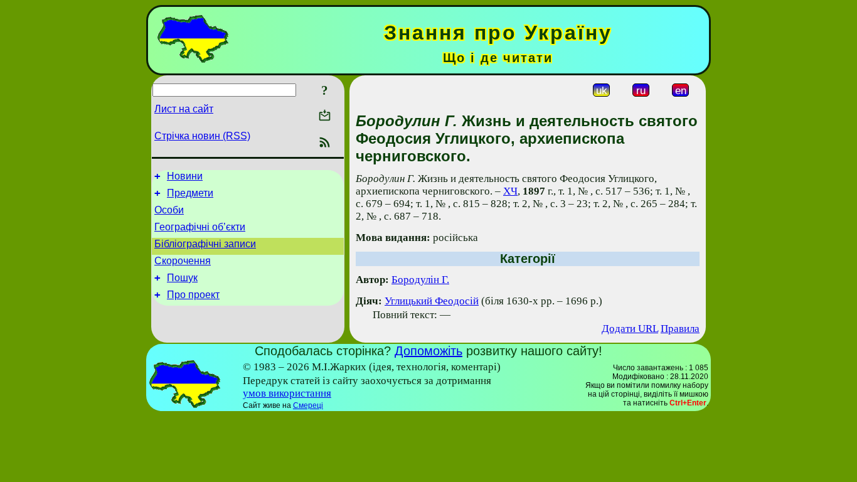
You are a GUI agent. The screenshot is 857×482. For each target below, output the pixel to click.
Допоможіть (428, 351)
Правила (680, 329)
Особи (169, 210)
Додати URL (630, 329)
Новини (185, 176)
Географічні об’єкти (199, 227)
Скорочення (182, 260)
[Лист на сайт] (324, 116)
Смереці (308, 405)
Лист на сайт (183, 109)
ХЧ (510, 191)
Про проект (193, 294)
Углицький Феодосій (432, 301)
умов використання (287, 393)
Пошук (182, 277)
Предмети (190, 193)
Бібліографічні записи (205, 243)
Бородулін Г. (420, 280)
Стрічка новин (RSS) (202, 136)
